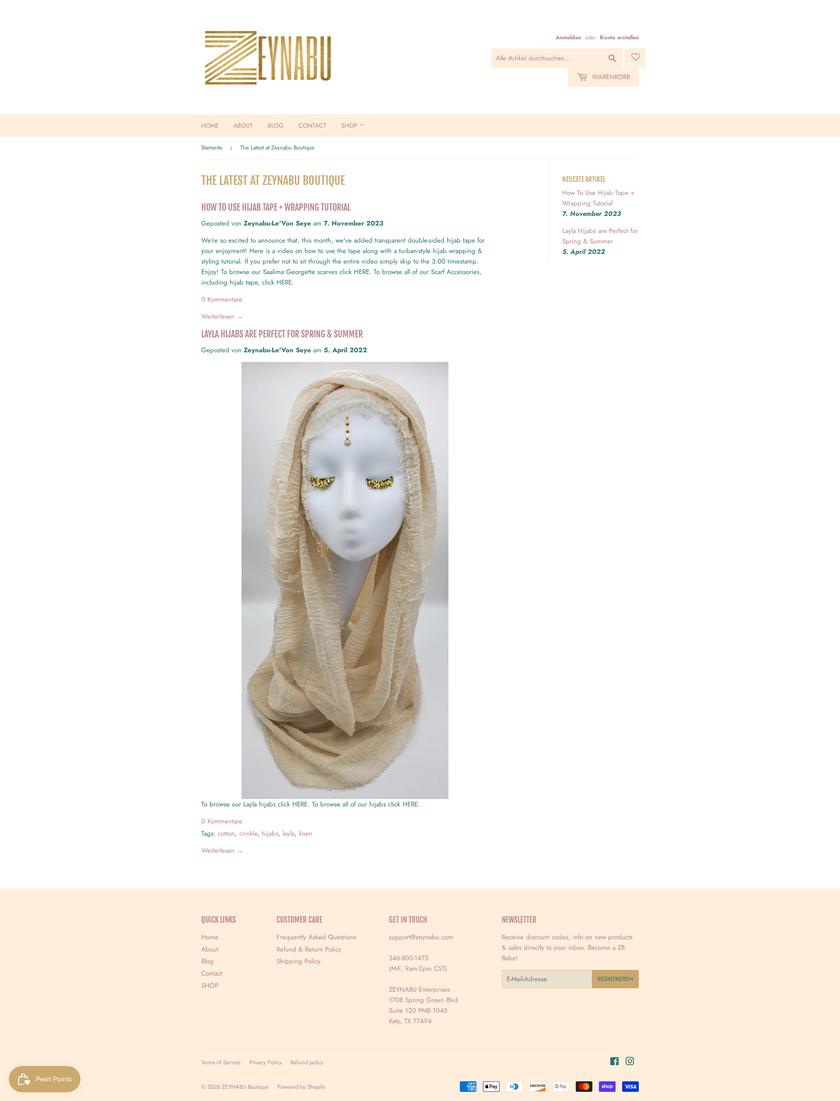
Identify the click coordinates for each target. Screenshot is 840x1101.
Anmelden (568, 37)
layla (288, 833)
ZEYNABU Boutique (245, 1087)
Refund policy (306, 1062)
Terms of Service (221, 1062)
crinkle (248, 833)
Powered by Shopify (301, 1087)
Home (210, 125)
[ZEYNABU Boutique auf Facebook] (614, 1062)
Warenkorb (610, 77)
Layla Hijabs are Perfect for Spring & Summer (282, 334)
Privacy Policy (265, 1062)
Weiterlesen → (222, 316)
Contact (312, 125)
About (243, 125)
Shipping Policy (298, 961)
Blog (276, 125)
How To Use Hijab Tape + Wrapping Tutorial (275, 207)
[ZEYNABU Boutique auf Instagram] (630, 1062)
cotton (226, 833)
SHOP (350, 125)
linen (305, 833)
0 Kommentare (221, 299)
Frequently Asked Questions (316, 937)
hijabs (270, 833)
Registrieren (615, 979)
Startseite (211, 147)
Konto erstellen (619, 37)
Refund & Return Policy (308, 949)
